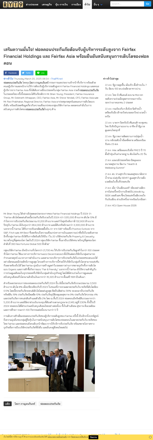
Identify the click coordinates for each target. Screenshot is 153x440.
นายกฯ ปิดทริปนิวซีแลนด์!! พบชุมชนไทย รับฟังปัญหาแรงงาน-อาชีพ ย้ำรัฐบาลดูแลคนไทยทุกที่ (126, 126)
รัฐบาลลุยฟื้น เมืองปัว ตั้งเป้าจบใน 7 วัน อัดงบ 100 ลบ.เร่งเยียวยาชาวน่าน (126, 86)
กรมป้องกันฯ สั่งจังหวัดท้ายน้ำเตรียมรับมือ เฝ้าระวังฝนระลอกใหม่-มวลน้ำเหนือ (126, 112)
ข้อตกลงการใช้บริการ (79, 437)
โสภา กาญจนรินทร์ (39, 82)
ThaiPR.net (57, 78)
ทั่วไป (87, 4)
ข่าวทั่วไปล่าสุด (110, 78)
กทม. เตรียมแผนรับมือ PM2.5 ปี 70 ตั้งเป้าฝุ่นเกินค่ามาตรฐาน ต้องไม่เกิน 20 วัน (126, 152)
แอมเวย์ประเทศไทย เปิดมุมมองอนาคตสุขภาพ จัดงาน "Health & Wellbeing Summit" (123, 164)
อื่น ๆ (96, 4)
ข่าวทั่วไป (8, 78)
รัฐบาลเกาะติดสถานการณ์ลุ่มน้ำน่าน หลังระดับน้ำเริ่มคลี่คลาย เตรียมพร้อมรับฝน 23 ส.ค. (125, 140)
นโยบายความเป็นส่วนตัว (57, 437)
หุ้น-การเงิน (61, 4)
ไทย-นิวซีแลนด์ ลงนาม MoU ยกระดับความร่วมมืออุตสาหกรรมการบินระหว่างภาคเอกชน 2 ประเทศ (124, 98)
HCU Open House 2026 (121, 205)
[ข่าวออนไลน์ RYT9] (12, 4)
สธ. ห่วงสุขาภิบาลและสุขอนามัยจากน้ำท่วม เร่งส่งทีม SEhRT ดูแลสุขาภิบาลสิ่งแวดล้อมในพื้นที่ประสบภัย (126, 177)
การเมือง (76, 4)
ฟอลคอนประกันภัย (13, 82)
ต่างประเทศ (32, 4)
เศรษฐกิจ (47, 4)
